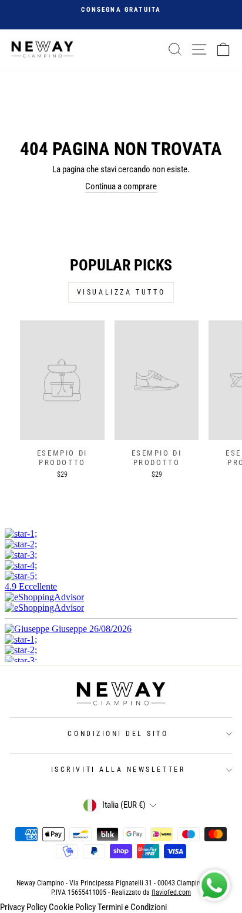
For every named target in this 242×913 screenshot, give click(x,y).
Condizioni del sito (118, 734)
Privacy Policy (23, 907)
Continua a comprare (121, 186)
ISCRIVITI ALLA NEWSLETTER (118, 769)
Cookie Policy (72, 907)
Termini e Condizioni (132, 907)
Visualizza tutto (121, 292)
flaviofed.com (171, 892)
